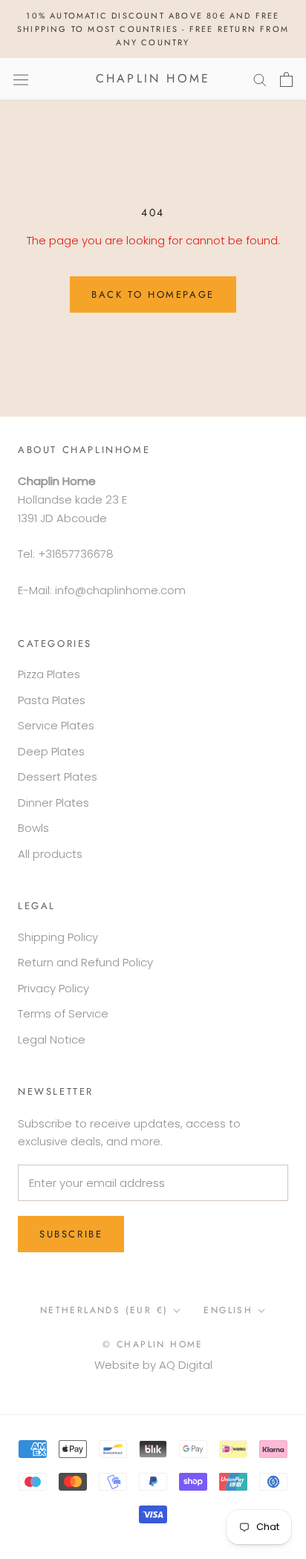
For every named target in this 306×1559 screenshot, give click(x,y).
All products (50, 854)
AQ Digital (185, 1365)
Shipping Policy (58, 937)
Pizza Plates (49, 674)
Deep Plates (51, 751)
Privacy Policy (53, 988)
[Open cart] (286, 79)
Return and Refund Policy (85, 962)
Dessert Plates (57, 776)
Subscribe (70, 1234)
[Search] (260, 79)
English (228, 1310)
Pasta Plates (51, 700)
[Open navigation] (20, 79)
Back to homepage (153, 294)
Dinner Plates (53, 802)
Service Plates (56, 725)
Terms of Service (63, 1013)
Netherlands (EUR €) (104, 1310)
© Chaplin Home (153, 1344)
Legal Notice (51, 1039)
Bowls (33, 828)
